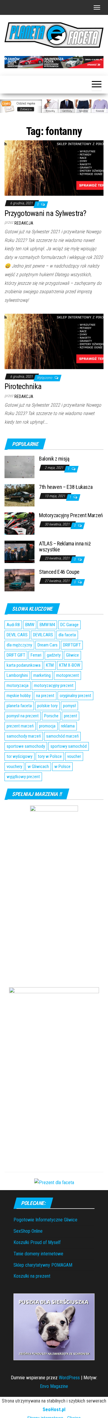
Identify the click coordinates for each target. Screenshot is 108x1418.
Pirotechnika (23, 386)
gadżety (54, 655)
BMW (29, 624)
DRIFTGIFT (72, 645)
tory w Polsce (50, 756)
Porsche (51, 716)
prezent (70, 716)
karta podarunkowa (23, 665)
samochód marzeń (62, 736)
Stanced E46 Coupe (59, 572)
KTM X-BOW (69, 665)
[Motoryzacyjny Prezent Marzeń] (19, 523)
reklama (68, 726)
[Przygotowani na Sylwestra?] (54, 167)
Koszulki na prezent (32, 1276)
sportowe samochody (26, 746)
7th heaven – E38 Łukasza (65, 487)
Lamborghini (17, 675)
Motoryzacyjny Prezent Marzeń (71, 515)
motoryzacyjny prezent (54, 685)
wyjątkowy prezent (23, 776)
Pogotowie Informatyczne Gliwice (45, 1220)
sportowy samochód (68, 746)
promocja (47, 726)
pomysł (69, 705)
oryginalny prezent (75, 695)
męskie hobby (19, 695)
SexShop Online (28, 1231)
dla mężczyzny (19, 645)
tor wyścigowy (19, 756)
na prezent (45, 695)
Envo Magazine (54, 1386)
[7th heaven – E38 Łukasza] (19, 495)
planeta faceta (19, 705)
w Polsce (62, 766)
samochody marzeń (24, 736)
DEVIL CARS (17, 635)
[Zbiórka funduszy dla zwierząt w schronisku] (54, 1326)
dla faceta (67, 635)
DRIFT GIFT (16, 655)
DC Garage (69, 624)
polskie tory (47, 705)
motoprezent (67, 675)
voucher (74, 756)
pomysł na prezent (23, 716)
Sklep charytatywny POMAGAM (43, 1265)
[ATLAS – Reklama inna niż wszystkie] (19, 551)
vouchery (14, 766)
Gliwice (72, 655)
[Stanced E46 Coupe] (19, 580)
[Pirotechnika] (54, 341)
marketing (42, 675)
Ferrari (36, 655)
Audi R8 (13, 624)
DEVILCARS (43, 635)
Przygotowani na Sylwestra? (45, 213)
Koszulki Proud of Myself (37, 1242)
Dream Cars (48, 645)
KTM (50, 665)
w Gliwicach (38, 766)
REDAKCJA (23, 223)
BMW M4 (47, 624)
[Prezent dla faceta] (54, 1182)
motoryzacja (17, 685)
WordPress (69, 1377)
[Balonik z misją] (19, 466)
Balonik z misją (54, 458)
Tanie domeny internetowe (38, 1254)
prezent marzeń (20, 726)
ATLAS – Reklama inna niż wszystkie (65, 546)
